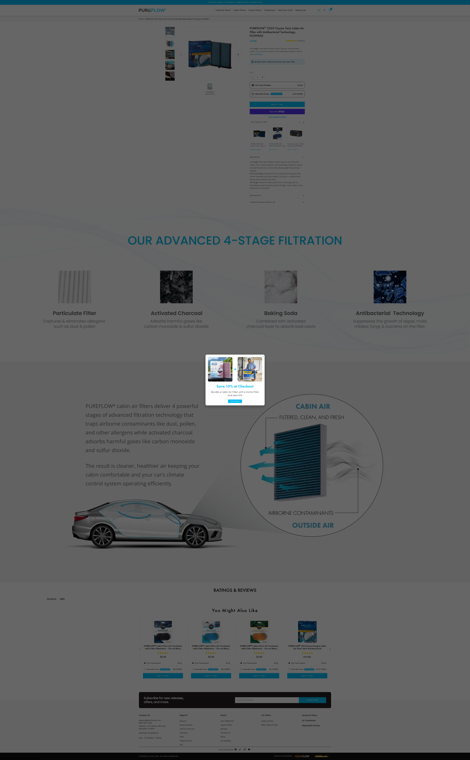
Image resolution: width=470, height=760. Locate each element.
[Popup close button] (263, 356)
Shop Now (235, 401)
